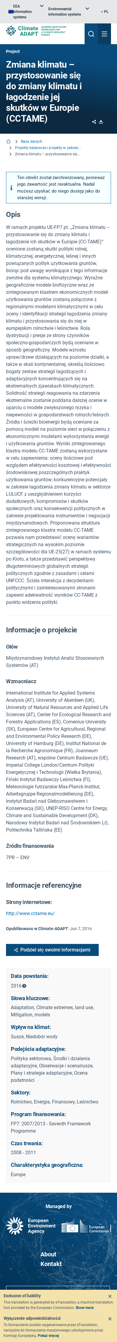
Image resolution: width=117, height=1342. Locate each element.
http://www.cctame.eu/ (30, 913)
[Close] (109, 1296)
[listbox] (26, 11)
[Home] (9, 142)
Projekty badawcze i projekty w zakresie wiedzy (48, 148)
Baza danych (31, 141)
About (48, 1254)
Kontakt (51, 1263)
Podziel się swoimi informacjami (55, 950)
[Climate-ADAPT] (43, 31)
